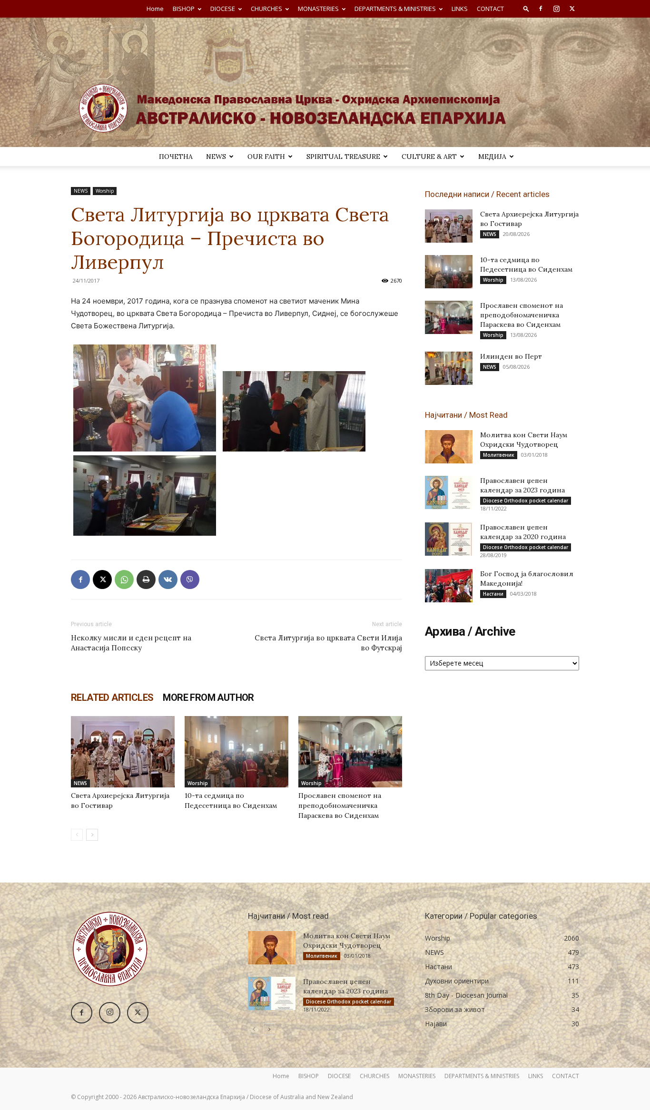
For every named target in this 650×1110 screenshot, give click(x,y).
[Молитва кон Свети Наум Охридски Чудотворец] (449, 446)
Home (155, 8)
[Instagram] (556, 8)
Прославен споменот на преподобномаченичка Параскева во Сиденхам (339, 805)
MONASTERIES (318, 8)
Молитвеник (498, 455)
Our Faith (266, 156)
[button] (526, 8)
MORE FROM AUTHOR (208, 697)
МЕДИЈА (492, 156)
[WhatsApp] (124, 579)
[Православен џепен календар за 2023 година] (449, 492)
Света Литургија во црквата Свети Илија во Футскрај (328, 642)
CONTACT (490, 8)
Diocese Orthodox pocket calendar (525, 500)
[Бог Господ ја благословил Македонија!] (449, 585)
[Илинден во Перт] (449, 368)
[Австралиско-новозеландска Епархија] (325, 82)
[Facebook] (540, 8)
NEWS (216, 156)
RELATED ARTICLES (112, 697)
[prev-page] (77, 835)
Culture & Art (429, 156)
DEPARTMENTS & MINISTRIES (395, 8)
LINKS (460, 8)
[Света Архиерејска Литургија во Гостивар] (123, 751)
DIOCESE (222, 8)
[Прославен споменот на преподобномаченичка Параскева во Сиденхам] (350, 751)
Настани (493, 593)
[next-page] (92, 835)
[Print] (146, 579)
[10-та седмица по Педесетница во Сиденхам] (236, 751)
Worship (105, 190)
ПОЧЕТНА (176, 156)
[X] (572, 8)
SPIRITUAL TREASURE (343, 156)
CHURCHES (266, 8)
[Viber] (189, 579)
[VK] (167, 579)
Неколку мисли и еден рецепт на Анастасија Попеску (131, 642)
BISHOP (184, 8)
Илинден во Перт (511, 356)
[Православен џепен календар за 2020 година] (449, 539)
